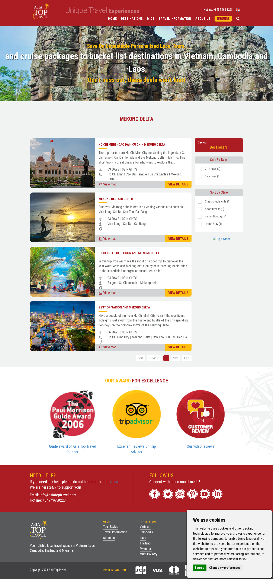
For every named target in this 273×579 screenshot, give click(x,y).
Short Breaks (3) (214, 209)
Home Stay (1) (213, 224)
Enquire (223, 19)
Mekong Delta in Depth (116, 199)
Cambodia (146, 532)
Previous (154, 358)
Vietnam (145, 527)
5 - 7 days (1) (212, 176)
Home (112, 19)
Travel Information (174, 19)
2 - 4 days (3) (212, 169)
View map (109, 184)
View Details (178, 184)
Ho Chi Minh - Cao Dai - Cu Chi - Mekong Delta (132, 144)
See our (213, 145)
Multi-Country (148, 554)
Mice (150, 19)
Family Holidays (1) (216, 216)
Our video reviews (201, 446)
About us (202, 19)
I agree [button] (199, 567)
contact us (110, 481)
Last (186, 358)
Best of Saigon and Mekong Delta (124, 307)
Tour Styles (110, 527)
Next (175, 358)
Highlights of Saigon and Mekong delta (129, 253)
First (140, 358)
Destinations (132, 19)
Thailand (145, 543)
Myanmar (146, 549)
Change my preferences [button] (224, 567)
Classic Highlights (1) (217, 201)
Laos (143, 538)
